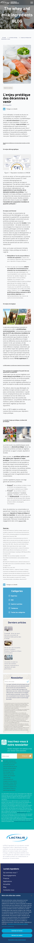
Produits (6, 878)
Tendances (14, 608)
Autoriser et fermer (17, 930)
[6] (17, 356)
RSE (12, 600)
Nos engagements (9, 875)
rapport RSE (22, 521)
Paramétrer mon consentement (17, 939)
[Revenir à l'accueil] (5, 2)
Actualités (6, 884)
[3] (20, 287)
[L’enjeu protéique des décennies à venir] (17, 64)
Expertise (14, 596)
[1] (21, 178)
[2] (4, 188)
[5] (6, 335)
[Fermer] (31, 895)
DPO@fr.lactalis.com (15, 722)
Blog (4, 887)
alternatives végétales (9, 403)
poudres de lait (14, 496)
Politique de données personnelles (21, 730)
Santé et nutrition (16, 604)
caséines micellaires (13, 492)
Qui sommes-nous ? (10, 872)
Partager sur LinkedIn (12, 109)
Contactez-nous (8, 890)
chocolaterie (10, 503)
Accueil (4, 37)
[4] (15, 296)
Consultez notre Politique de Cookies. (17, 924)
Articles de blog (13, 37)
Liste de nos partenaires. (8, 926)
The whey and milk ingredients (17, 15)
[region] (17, 918)
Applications (7, 881)
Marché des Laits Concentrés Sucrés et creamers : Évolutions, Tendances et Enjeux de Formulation (12, 650)
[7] (27, 358)
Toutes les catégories (18, 612)
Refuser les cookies (17, 935)
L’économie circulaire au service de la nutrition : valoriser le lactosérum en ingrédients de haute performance (11, 665)
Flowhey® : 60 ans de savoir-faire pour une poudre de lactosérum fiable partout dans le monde (12, 636)
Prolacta (9, 485)
